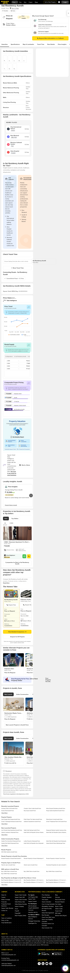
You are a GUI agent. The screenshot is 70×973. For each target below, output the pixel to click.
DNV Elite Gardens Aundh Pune (9, 852)
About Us (3, 895)
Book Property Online (20, 915)
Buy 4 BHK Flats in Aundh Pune (9, 873)
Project (30, 2)
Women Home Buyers (61, 915)
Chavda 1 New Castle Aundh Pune (32, 808)
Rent (25, 2)
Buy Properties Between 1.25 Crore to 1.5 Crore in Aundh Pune (34, 880)
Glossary (57, 897)
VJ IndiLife (16, 401)
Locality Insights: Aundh (12, 481)
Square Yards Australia (21, 899)
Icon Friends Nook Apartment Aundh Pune (11, 830)
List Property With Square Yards (33, 898)
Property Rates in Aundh (11, 505)
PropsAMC (18, 913)
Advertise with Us (33, 912)
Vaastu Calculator (46, 902)
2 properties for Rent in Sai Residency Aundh (17, 563)
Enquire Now (12, 605)
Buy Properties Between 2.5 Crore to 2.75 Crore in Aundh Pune (34, 882)
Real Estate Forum (60, 899)
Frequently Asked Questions (6, 905)
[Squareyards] (5, 2)
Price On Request (9, 672)
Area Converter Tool (47, 928)
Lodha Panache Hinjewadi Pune (32, 841)
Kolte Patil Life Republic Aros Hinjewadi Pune (34, 843)
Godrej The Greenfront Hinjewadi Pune (11, 841)
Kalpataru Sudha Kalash (20, 405)
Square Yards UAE (20, 897)
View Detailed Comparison (16, 631)
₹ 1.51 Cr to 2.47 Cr (10, 763)
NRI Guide (58, 913)
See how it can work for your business (11, 473)
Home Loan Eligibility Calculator (47, 920)
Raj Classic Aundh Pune (30, 810)
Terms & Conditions (6, 918)
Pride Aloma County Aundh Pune (54, 819)
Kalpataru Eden (18, 393)
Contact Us (4, 910)
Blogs (36, 2)
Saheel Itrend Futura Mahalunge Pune (55, 843)
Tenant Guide (58, 911)
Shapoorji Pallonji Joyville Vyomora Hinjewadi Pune (56, 830)
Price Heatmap (46, 895)
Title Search (45, 899)
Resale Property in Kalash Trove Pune (55, 858)
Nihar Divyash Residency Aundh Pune (55, 808)
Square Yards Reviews (7, 908)
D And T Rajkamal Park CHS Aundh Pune (56, 821)
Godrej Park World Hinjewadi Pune (10, 843)
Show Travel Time (18, 268)
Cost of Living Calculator (48, 904)
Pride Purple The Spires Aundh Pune (33, 819)
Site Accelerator (32, 906)
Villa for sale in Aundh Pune (30, 865)
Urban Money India (20, 902)
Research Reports (60, 902)
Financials (4, 902)
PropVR (17, 911)
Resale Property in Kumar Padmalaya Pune (34, 858)
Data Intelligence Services (32, 917)
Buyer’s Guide (59, 906)
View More (4, 813)
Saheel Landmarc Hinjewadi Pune (9, 832)
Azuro (16, 908)
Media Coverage (5, 899)
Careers (3, 897)
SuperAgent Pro (32, 923)
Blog (56, 895)
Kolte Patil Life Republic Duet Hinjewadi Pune (56, 841)
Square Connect (32, 901)
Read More (6, 583)
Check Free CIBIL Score (48, 917)
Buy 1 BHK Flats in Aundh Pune (9, 871)
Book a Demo (26, 465)
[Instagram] (50, 963)
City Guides (58, 904)
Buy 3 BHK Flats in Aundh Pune (54, 871)
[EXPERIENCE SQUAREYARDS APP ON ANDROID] (44, 955)
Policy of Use (4, 920)
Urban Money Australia (21, 904)
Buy (20, 2)
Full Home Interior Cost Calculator (48, 924)
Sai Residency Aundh (19, 409)
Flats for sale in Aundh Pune (8, 865)
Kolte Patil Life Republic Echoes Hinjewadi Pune (34, 832)
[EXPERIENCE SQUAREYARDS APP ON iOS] (56, 955)
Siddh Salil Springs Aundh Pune (32, 830)
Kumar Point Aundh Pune (7, 810)
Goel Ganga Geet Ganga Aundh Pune (10, 819)
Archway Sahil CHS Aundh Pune (9, 808)
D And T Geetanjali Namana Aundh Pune (11, 821)
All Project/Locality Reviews (47, 909)
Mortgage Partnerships (34, 921)
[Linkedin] (43, 963)
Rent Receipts (45, 915)
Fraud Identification (6, 922)
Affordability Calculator (48, 906)
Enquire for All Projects (17, 636)
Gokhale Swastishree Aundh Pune (32, 821)
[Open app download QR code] (68, 13)
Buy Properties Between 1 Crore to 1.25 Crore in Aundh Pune (11, 880)
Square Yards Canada (20, 895)
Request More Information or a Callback (51, 38)
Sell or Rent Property (50, 2)
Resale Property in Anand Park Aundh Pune (11, 858)
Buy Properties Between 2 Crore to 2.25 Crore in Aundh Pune (11, 882)
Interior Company (19, 906)
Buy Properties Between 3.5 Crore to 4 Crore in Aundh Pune (56, 882)
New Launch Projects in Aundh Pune (17, 725)
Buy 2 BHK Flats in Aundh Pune (31, 871)
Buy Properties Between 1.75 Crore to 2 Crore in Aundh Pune (56, 880)
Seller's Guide (58, 908)
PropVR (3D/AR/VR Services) (33, 909)
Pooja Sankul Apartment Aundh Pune (55, 810)
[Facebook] (39, 963)
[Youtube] (46, 963)
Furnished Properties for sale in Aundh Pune (56, 865)
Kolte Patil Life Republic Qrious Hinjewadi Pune (56, 832)
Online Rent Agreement (48, 913)
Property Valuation (46, 897)
